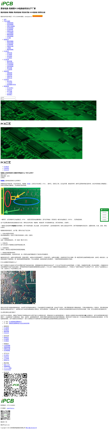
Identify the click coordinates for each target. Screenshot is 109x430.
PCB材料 (9, 54)
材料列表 (9, 53)
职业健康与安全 (11, 84)
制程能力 (6, 39)
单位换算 (9, 56)
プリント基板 (7, 368)
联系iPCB (6, 360)
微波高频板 (10, 41)
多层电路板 (10, 28)
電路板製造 (7, 366)
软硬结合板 (10, 31)
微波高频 (9, 61)
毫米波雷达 (10, 63)
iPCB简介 (6, 355)
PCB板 (9, 38)
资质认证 (9, 78)
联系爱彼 (6, 86)
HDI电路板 (10, 29)
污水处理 (9, 83)
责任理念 (9, 81)
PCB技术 (6, 51)
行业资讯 (6, 168)
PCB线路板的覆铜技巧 (15, 321)
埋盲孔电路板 (11, 26)
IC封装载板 (10, 33)
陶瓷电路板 (10, 34)
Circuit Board (7, 369)
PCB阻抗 (9, 58)
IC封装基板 (10, 64)
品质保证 (6, 71)
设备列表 (9, 76)
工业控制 (9, 69)
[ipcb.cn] (7, 4)
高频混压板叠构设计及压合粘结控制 (19, 323)
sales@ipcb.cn (10, 408)
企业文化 (9, 89)
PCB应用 (6, 59)
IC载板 (9, 48)
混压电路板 (10, 24)
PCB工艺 (6, 170)
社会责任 (6, 79)
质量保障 (9, 73)
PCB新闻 (6, 328)
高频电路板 (10, 23)
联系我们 (9, 94)
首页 (5, 19)
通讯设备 (9, 68)
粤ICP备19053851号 (31, 427)
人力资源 (9, 93)
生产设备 (9, 91)
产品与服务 (7, 21)
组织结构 (9, 74)
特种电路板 (10, 36)
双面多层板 (10, 43)
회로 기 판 (7, 364)
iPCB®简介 (10, 88)
